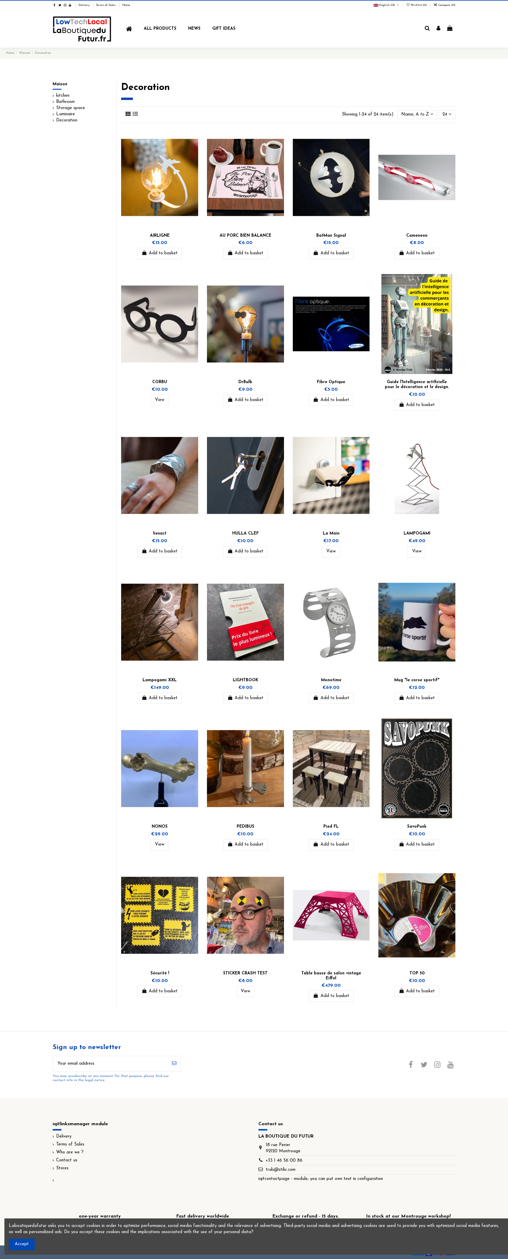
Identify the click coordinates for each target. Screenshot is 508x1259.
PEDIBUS (245, 826)
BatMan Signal (331, 235)
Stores (62, 1168)
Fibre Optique (331, 382)
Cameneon (416, 235)
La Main (331, 533)
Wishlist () (419, 5)
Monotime (331, 680)
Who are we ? (69, 1152)
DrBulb (245, 382)
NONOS (160, 826)
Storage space (70, 108)
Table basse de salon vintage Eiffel (331, 976)
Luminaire (65, 114)
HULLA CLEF (245, 533)
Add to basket (163, 253)
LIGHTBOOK (245, 680)
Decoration (66, 120)
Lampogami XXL (160, 680)
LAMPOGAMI (417, 533)
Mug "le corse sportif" (417, 680)
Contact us (66, 1160)
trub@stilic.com (280, 1170)
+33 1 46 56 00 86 (284, 1160)
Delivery (84, 5)
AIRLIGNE (160, 235)
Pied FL (331, 826)
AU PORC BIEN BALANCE (245, 235)
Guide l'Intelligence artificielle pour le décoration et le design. (417, 384)
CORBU (159, 382)
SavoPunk (417, 826)
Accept (22, 1244)
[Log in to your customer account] (438, 29)
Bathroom (65, 102)
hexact (159, 533)
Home (126, 5)
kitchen (62, 95)
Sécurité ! (160, 973)
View (159, 400)
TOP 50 (417, 973)
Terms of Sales (106, 5)
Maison (60, 84)
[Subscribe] (174, 1064)
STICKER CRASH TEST (245, 973)
